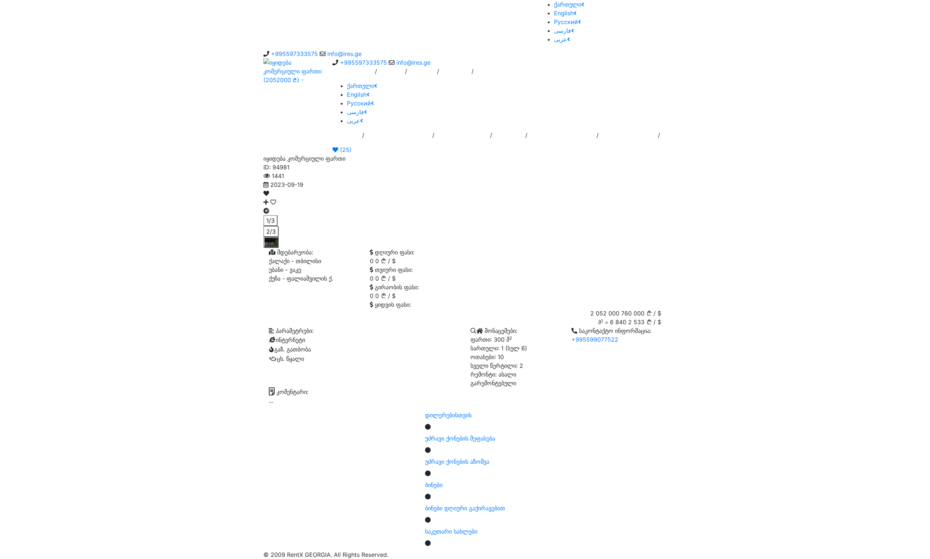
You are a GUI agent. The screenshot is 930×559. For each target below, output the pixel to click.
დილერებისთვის (448, 415)
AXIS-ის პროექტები (628, 138)
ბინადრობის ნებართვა (562, 138)
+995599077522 (594, 339)
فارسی (562, 30)
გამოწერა (508, 138)
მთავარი (347, 138)
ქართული (567, 4)
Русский (566, 21)
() (345, 149)
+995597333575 (294, 53)
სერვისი (391, 74)
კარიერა (422, 74)
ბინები (433, 484)
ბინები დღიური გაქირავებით (465, 508)
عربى (560, 39)
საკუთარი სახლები (451, 531)
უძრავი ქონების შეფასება (460, 438)
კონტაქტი (455, 74)
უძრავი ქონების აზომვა (457, 461)
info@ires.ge (344, 53)
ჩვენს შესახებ (353, 74)
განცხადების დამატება (398, 138)
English (564, 13)
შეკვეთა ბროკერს (462, 138)
